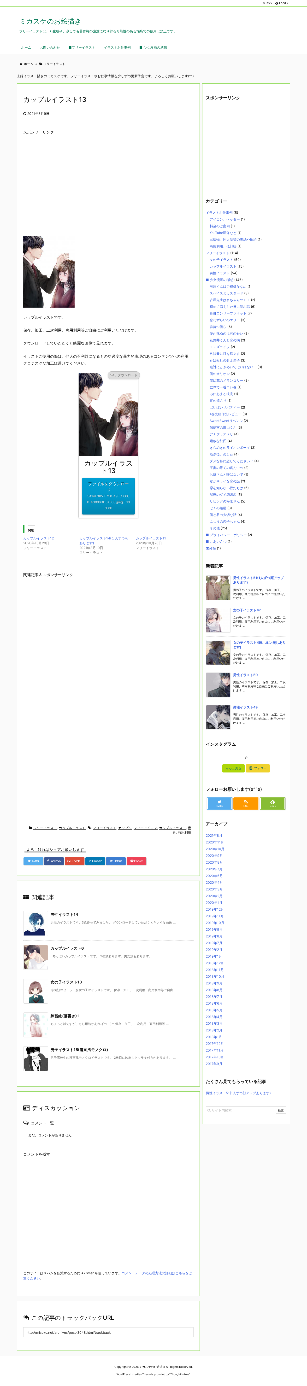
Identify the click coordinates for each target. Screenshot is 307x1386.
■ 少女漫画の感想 (219, 280)
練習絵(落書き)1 (65, 1015)
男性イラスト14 (64, 914)
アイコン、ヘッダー (225, 219)
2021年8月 (214, 835)
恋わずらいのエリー (225, 320)
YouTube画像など (223, 233)
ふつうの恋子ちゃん (225, 521)
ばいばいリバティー (225, 407)
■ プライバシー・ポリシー (226, 535)
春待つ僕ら (218, 327)
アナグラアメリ (221, 434)
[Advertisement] (108, 189)
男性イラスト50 (245, 675)
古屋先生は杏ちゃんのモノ (230, 300)
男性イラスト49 (245, 707)
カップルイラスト (72, 828)
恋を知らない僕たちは (226, 488)
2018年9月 (214, 983)
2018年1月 (214, 1037)
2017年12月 (215, 1043)
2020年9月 (214, 856)
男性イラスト (220, 273)
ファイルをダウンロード (108, 495)
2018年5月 (214, 1010)
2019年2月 (214, 949)
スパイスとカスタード (226, 293)
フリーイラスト (45, 828)
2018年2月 (214, 1030)
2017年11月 (215, 1050)
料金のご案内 (220, 226)
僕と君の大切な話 (223, 515)
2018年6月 (214, 1003)
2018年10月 (215, 976)
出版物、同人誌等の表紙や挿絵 (233, 239)
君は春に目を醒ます (225, 353)
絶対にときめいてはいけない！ (233, 367)
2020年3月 (214, 889)
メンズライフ (220, 347)
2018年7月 (214, 996)
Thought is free (179, 1374)
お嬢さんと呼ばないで (226, 474)
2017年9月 (214, 1064)
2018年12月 (215, 963)
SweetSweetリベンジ (226, 421)
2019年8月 (214, 936)
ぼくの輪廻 (218, 508)
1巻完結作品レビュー (226, 414)
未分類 (211, 548)
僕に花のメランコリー (226, 380)
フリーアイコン (145, 828)
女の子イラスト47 (247, 610)
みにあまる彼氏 (221, 394)
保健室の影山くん (223, 427)
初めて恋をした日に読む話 (230, 306)
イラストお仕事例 (219, 213)
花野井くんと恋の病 (225, 340)
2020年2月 (214, 896)
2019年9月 (214, 929)
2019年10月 (215, 923)
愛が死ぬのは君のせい (226, 333)
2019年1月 (214, 956)
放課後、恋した (221, 454)
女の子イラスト (221, 259)
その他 (215, 528)
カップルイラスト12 (38, 538)
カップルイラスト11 (151, 538)
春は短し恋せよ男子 (225, 360)
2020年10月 (215, 849)
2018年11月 (215, 970)
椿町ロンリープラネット (228, 313)
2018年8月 (214, 990)
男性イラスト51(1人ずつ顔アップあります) (238, 1093)
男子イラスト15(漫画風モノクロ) (79, 1049)
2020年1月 (214, 903)
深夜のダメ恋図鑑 (223, 494)
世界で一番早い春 (223, 387)
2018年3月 (214, 1023)
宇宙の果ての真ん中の (226, 468)
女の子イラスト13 (66, 982)
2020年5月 (214, 876)
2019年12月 (215, 909)
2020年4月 (214, 882)
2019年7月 (214, 943)
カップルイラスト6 (67, 948)
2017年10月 (215, 1057)
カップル (125, 828)
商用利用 (184, 832)
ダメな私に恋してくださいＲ (231, 461)
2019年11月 (215, 916)
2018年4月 (214, 1017)
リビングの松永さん (225, 501)
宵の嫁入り (218, 400)
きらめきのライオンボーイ (230, 447)
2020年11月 (215, 842)
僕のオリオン (220, 374)
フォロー (260, 768)
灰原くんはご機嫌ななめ (228, 286)
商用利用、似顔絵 (223, 246)
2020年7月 (214, 869)
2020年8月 (214, 862)
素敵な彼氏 (218, 441)
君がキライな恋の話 (225, 481)
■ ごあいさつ (216, 541)
